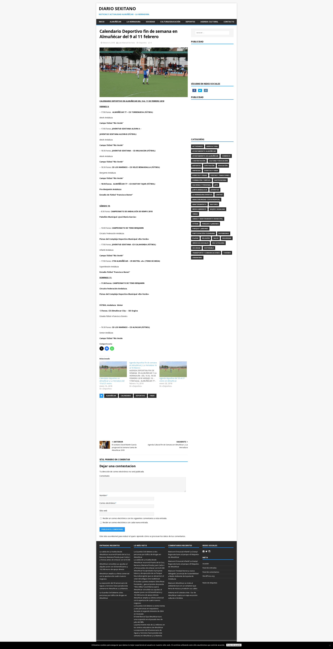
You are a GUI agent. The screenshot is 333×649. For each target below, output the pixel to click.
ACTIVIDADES (197, 146)
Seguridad (226, 238)
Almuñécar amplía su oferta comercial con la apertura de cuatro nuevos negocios (114, 576)
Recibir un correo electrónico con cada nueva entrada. (125, 522)
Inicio (101, 21)
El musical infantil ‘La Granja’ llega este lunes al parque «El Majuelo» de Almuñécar (183, 554)
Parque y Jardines (200, 228)
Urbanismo (197, 258)
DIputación (209, 165)
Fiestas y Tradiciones (220, 175)
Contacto (229, 21)
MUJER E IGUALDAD (217, 209)
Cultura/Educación (170, 21)
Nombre (103, 495)
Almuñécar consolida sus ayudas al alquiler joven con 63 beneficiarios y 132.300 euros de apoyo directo (114, 567)
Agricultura (212, 146)
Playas (195, 238)
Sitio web (103, 510)
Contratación (198, 161)
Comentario (105, 476)
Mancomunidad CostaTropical (206, 199)
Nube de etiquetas (210, 583)
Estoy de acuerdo (234, 645)
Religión (206, 238)
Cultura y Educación (218, 161)
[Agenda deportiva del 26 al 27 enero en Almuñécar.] (173, 369)
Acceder (206, 563)
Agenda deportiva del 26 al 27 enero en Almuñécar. (171, 379)
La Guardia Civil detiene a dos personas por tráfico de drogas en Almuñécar (113, 595)
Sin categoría (218, 243)
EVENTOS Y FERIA (211, 170)
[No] (329, 645)
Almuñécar (115, 21)
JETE (216, 185)
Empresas (196, 170)
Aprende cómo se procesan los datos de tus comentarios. (161, 536)
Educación (223, 165)
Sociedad (150, 21)
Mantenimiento (199, 204)
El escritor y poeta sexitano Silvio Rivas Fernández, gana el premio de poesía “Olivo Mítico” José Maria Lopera (149, 584)
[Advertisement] (144, 419)
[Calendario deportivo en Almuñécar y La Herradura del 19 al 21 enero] (113, 369)
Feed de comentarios (211, 572)
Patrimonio (223, 233)
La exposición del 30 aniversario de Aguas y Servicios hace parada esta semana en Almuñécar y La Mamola (114, 586)
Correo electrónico (107, 503)
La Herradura (133, 21)
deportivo (140, 396)
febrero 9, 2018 (109, 43)
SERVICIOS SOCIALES (200, 243)
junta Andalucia (199, 190)
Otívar (195, 224)
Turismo (227, 253)
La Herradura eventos (202, 195)
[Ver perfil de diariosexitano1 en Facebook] (204, 551)
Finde (152, 396)
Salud (216, 238)
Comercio (226, 156)
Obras (195, 214)
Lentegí (219, 195)
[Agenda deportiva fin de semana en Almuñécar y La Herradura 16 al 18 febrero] (144, 374)
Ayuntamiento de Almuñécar (205, 156)
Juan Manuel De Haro (126, 43)
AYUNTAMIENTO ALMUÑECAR (204, 151)
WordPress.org (208, 576)
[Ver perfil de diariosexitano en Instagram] (209, 551)
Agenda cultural (209, 21)
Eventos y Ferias (199, 175)
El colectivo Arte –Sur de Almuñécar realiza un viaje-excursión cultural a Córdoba (182, 595)
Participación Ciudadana (203, 233)
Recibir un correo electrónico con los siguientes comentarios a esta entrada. (135, 518)
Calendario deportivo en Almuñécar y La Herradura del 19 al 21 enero (112, 381)
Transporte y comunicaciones (206, 253)
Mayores (214, 204)
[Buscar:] (212, 33)
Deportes (190, 21)
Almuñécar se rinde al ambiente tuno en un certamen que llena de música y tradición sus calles (182, 586)
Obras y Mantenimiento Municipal (207, 219)
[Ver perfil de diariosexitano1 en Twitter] (206, 551)
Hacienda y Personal (201, 185)
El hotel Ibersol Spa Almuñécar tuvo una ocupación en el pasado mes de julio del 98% (148, 619)
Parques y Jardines (210, 224)
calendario (126, 396)
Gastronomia (220, 180)
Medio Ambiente (199, 209)
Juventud (215, 190)
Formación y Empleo (201, 180)
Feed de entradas (210, 568)
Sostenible (209, 248)
